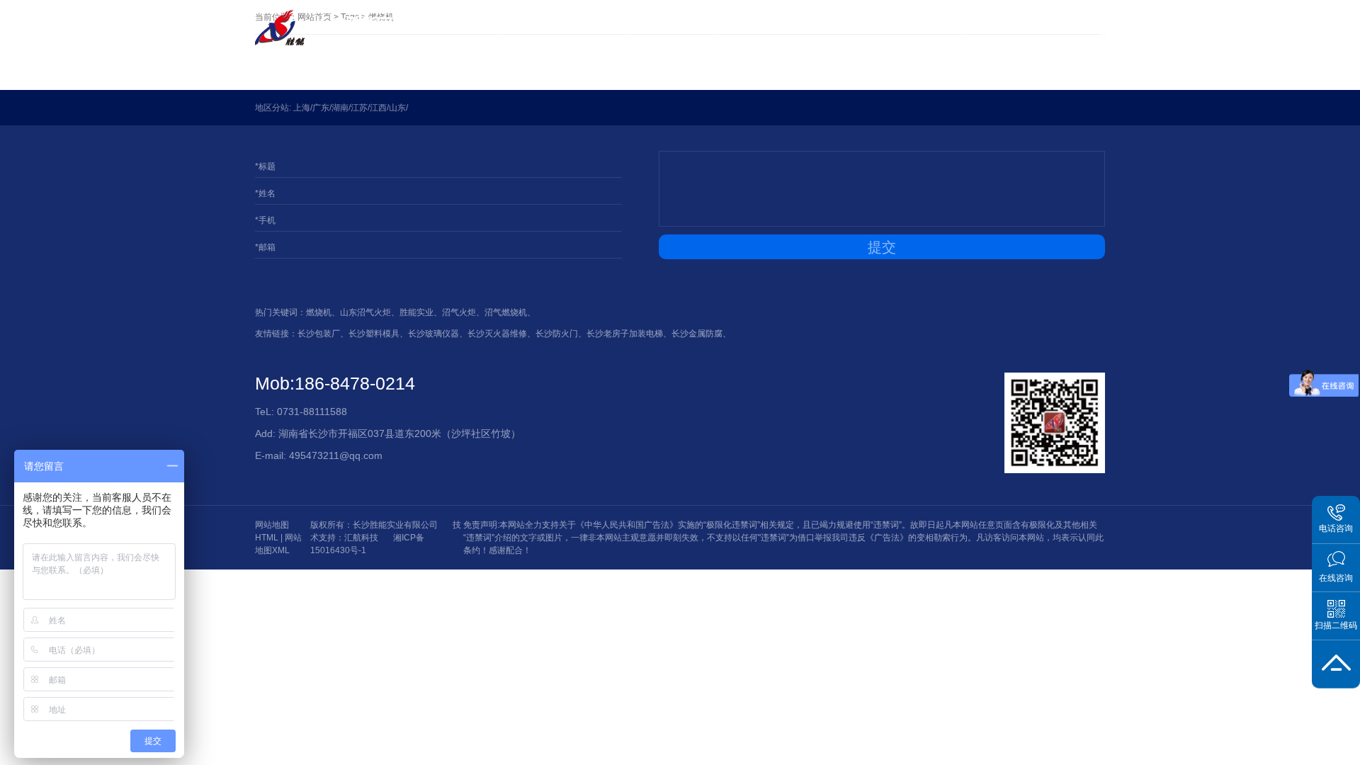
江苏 (359, 108)
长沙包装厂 (319, 334)
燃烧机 (319, 312)
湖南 (340, 108)
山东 (397, 108)
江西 (378, 108)
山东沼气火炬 (365, 312)
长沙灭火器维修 (497, 334)
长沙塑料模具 (374, 334)
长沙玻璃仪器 (433, 334)
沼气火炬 (459, 312)
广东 (320, 108)
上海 (301, 108)
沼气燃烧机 (505, 312)
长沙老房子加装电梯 (624, 334)
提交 (882, 247)
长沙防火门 (557, 334)
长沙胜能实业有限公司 (395, 525)
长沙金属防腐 (697, 334)
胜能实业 (417, 312)
